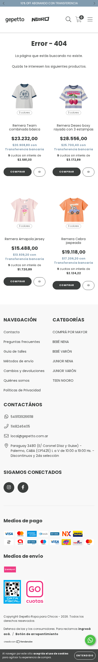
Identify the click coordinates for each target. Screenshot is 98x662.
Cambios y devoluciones (24, 370)
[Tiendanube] (18, 642)
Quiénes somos (16, 380)
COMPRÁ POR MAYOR (70, 332)
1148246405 (20, 426)
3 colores (24, 112)
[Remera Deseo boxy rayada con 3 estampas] (88, 172)
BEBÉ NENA (61, 341)
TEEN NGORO (63, 380)
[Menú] (90, 19)
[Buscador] (68, 19)
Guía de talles (15, 351)
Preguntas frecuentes (22, 341)
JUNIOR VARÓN (64, 370)
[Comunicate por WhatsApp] (90, 640)
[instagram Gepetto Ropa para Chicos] (9, 487)
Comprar (17, 171)
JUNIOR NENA (63, 361)
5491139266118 (22, 416)
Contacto (12, 332)
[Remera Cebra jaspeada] (88, 285)
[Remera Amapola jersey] (39, 281)
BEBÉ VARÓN (62, 351)
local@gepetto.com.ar (29, 436)
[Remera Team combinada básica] (39, 172)
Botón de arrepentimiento (36, 634)
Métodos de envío (19, 361)
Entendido (84, 655)
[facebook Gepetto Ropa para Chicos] (23, 487)
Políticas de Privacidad (22, 390)
